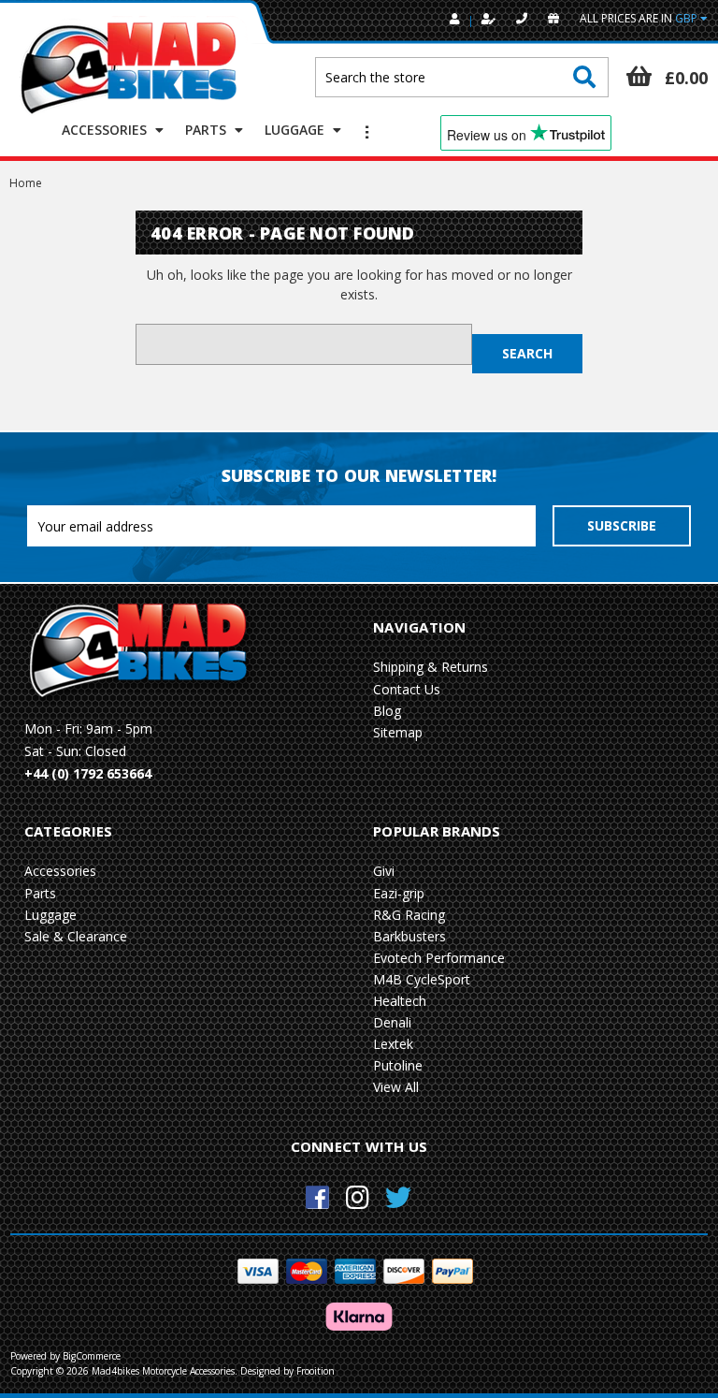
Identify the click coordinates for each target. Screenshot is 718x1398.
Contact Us (406, 689)
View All (396, 1087)
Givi (384, 871)
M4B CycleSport (421, 979)
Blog (387, 711)
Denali (392, 1022)
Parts (207, 129)
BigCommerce (92, 1355)
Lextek (393, 1044)
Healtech (399, 1001)
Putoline (398, 1065)
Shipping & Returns (430, 667)
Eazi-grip (398, 893)
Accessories (106, 129)
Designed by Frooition (287, 1370)
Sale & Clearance (75, 936)
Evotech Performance (439, 958)
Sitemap (398, 732)
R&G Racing (409, 915)
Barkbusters (409, 936)
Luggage (296, 129)
